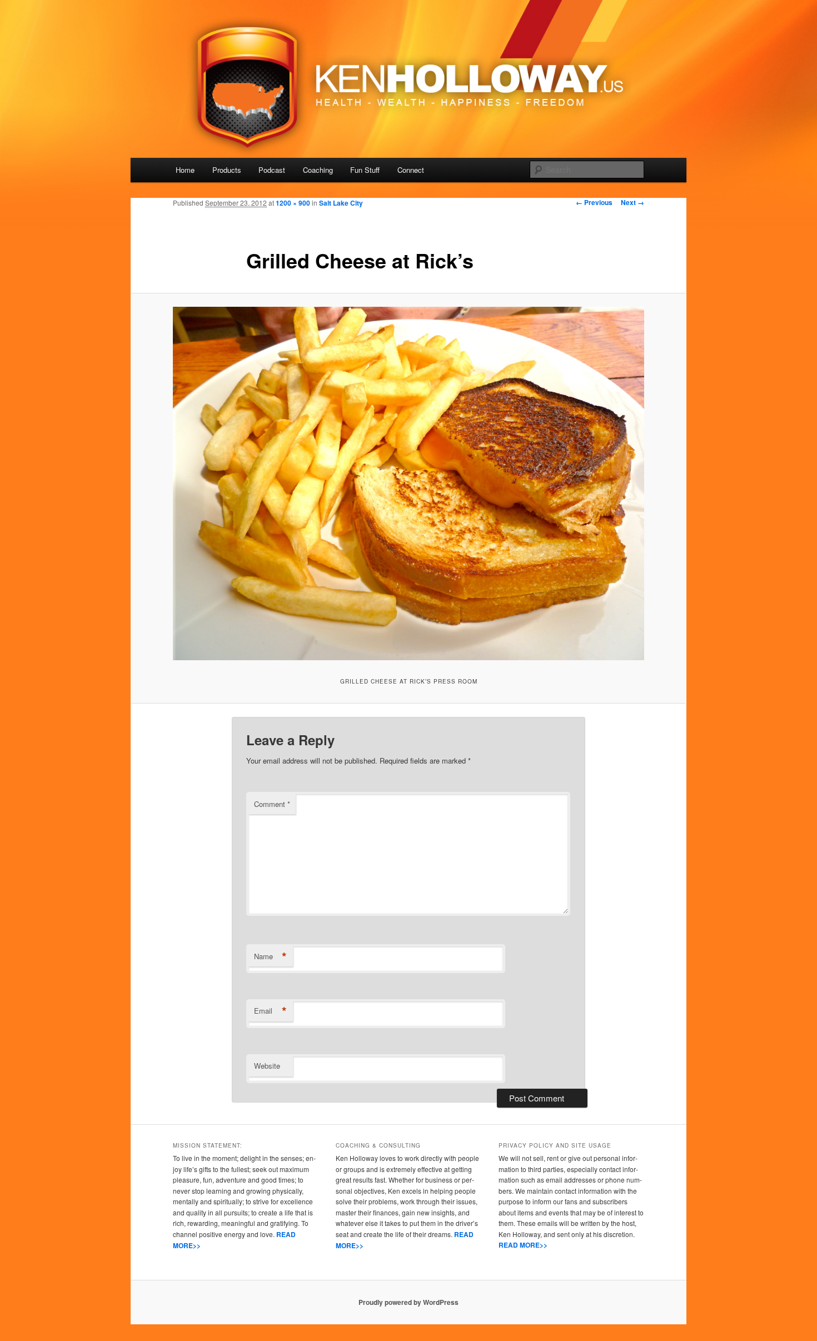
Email (270, 1011)
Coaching (318, 169)
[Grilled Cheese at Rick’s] (408, 483)
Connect (410, 169)
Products (226, 169)
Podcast (271, 169)
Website (267, 1065)
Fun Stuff (365, 169)
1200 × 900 (293, 203)
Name (270, 956)
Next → (632, 202)
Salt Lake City (341, 203)
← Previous (594, 202)
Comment (272, 804)
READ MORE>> (523, 1245)
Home (185, 169)
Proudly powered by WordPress (408, 1302)
